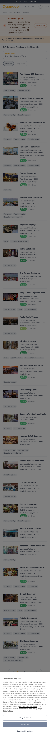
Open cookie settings (25, 731)
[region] (25, 704)
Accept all (25, 724)
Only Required (25, 718)
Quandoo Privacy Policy (27, 709)
